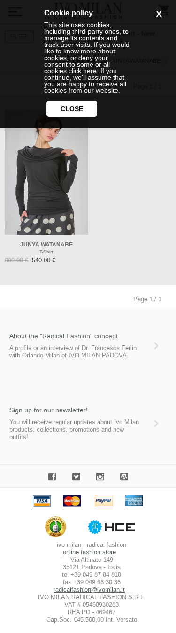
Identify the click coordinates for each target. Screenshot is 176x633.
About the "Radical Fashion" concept (63, 336)
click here (83, 70)
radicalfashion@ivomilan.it (89, 589)
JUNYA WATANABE (46, 244)
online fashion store (89, 552)
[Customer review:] (58, 537)
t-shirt (46, 251)
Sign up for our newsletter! (48, 410)
